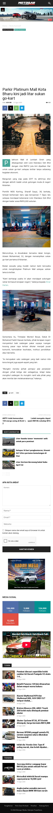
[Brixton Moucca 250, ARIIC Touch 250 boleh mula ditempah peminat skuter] (8, 711)
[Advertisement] (26, 59)
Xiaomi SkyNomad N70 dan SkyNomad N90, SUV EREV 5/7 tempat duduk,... (31, 698)
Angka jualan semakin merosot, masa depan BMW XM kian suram (32, 789)
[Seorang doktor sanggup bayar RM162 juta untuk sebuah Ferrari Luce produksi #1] (8, 767)
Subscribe (10, 614)
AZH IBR (8, 102)
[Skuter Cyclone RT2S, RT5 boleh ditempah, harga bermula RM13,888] (8, 723)
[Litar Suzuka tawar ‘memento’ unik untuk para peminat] (8, 441)
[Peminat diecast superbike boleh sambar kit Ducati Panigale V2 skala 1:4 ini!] (8, 674)
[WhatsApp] (16, 108)
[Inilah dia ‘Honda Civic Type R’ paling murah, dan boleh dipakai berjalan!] (8, 748)
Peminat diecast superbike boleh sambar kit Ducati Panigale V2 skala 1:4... (33, 674)
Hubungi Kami (44, 806)
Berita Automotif (15, 26)
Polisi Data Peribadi (21, 806)
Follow (26, 602)
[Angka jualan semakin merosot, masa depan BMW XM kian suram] (8, 791)
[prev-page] (4, 473)
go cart (11, 393)
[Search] (49, 3)
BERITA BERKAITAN (11, 432)
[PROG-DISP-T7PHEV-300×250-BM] (26, 589)
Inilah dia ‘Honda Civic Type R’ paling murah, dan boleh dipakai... (32, 746)
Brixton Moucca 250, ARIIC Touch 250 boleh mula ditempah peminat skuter (32, 710)
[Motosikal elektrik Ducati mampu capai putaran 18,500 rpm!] (8, 779)
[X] (10, 108)
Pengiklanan (8, 806)
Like (10, 602)
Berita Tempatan (20, 30)
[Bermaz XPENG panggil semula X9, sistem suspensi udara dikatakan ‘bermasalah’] (8, 735)
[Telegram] (21, 108)
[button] (4, 3)
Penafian (34, 806)
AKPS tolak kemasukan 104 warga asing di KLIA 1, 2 (14, 421)
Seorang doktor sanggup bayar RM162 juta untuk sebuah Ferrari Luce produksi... (32, 766)
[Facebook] (4, 108)
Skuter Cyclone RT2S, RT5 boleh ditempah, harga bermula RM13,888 (33, 721)
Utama (4, 26)
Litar (17, 393)
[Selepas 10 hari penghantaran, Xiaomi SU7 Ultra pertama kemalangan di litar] (8, 453)
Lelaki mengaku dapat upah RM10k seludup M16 (39, 419)
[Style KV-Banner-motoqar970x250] (26, 22)
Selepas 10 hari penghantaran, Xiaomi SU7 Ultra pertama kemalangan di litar (33, 453)
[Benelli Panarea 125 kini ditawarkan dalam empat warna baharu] (8, 687)
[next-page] (7, 473)
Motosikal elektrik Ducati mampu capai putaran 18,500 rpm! (32, 777)
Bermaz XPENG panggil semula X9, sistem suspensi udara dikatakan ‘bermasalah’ (33, 734)
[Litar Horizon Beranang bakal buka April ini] (8, 465)
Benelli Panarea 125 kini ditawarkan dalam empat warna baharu (33, 685)
